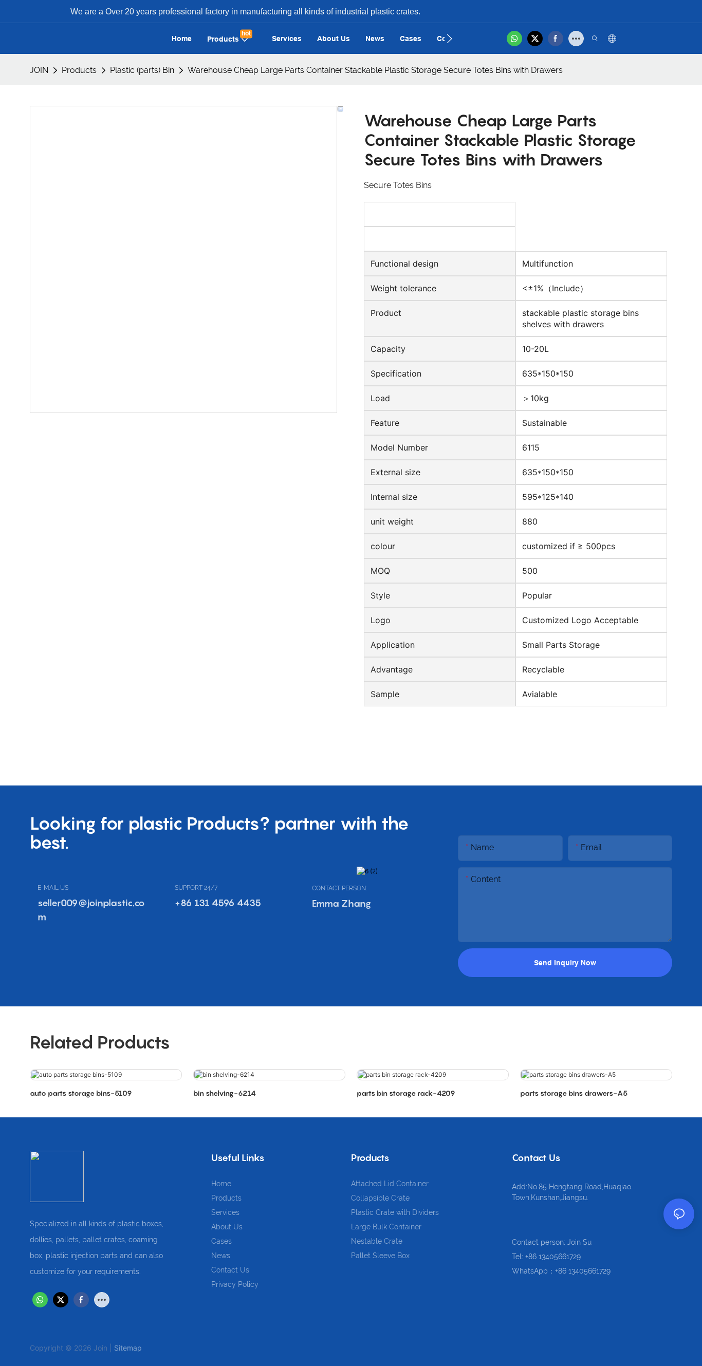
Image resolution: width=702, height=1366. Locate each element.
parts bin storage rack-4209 (406, 1093)
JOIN (39, 70)
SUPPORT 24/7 (196, 887)
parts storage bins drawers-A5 (573, 1093)
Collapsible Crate (380, 1198)
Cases (221, 1241)
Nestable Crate (376, 1241)
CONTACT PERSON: (339, 888)
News (220, 1255)
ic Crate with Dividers (403, 1212)
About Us (227, 1227)
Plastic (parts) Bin (142, 70)
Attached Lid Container (390, 1184)
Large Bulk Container (386, 1227)
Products (79, 70)
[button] (449, 38)
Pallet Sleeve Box (380, 1255)
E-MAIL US (53, 887)
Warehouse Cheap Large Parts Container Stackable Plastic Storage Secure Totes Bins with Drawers (375, 70)
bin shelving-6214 (224, 1093)
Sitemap (128, 1347)
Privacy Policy (234, 1284)
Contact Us (230, 1270)
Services (225, 1212)
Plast (359, 1212)
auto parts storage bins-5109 (81, 1093)
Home (221, 1184)
